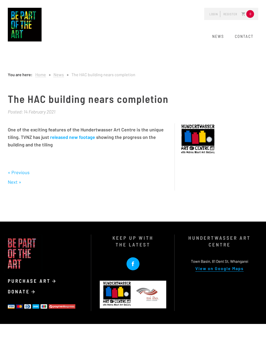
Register (230, 14)
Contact (244, 36)
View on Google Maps (219, 268)
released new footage (72, 137)
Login (213, 14)
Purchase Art (30, 281)
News (218, 36)
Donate (20, 291)
